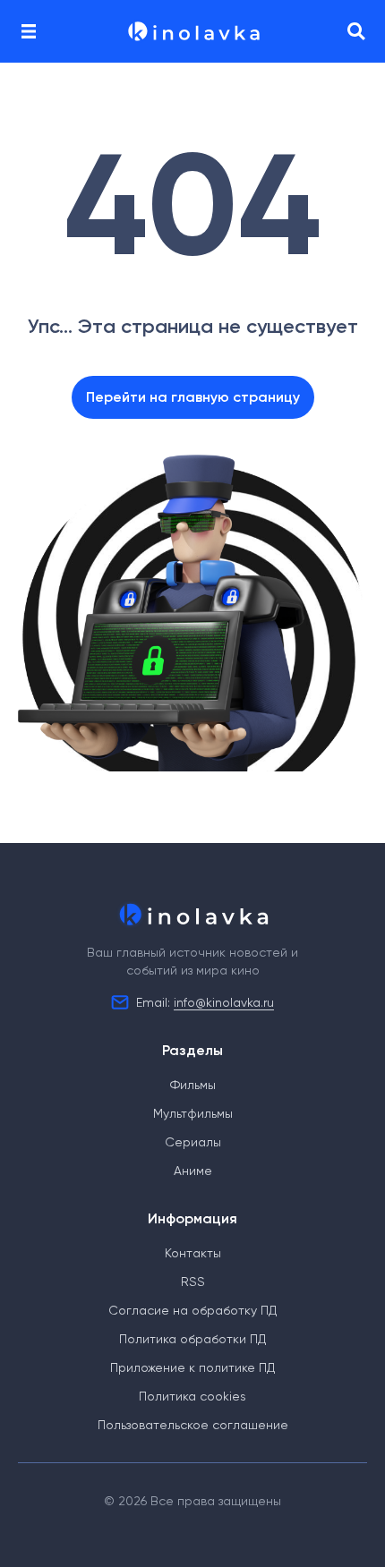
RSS (193, 1281)
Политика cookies (192, 1396)
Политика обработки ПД (192, 1339)
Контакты (193, 1253)
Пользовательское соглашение (193, 1425)
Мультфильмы (193, 1113)
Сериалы (193, 1142)
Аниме (193, 1170)
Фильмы (193, 1084)
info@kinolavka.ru (224, 1002)
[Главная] (192, 31)
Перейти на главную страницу (193, 396)
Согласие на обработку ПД (192, 1310)
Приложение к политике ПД (192, 1367)
